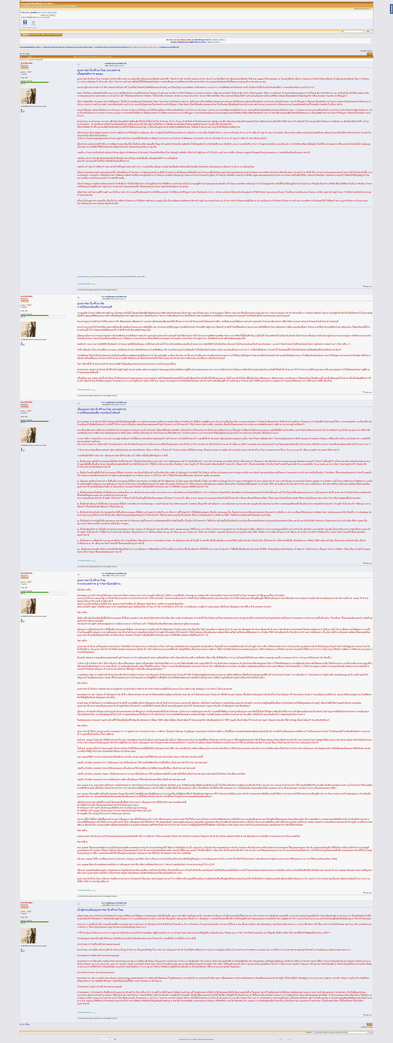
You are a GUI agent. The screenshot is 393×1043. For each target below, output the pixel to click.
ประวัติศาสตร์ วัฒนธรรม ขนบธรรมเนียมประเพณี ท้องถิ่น (111, 47)
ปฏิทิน (43, 34)
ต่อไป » (370, 51)
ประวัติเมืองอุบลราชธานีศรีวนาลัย (169, 47)
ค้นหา (38, 34)
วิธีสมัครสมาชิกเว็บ (214, 42)
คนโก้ (134, 47)
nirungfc (93, 284)
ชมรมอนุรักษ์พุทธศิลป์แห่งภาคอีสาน (30, 47)
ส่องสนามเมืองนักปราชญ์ (144, 47)
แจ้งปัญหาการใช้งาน (218, 40)
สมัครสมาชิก (57, 34)
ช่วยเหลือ (33, 34)
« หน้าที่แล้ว (363, 51)
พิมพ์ (370, 54)
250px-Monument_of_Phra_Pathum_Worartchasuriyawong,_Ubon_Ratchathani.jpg (101, 276)
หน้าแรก (25, 34)
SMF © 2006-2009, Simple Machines (203, 1039)
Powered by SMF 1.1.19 (186, 1039)
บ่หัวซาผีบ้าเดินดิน (26, 63)
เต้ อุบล (155, 47)
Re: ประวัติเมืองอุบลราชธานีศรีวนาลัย (114, 297)
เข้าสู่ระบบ (45, 12)
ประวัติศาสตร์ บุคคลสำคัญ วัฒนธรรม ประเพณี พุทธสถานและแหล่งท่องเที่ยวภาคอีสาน (67, 47)
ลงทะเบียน (54, 12)
